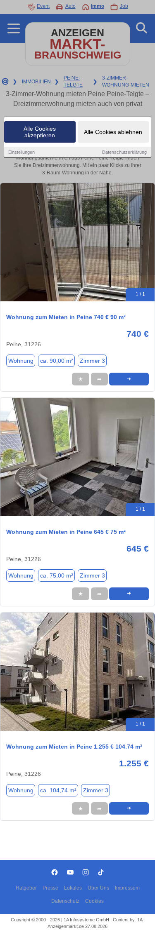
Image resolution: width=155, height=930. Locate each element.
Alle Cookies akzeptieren (40, 132)
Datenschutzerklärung (124, 152)
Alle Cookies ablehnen (113, 132)
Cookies (94, 901)
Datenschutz (65, 901)
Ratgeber (26, 888)
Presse (50, 888)
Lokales (73, 888)
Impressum (127, 888)
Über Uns (98, 888)
